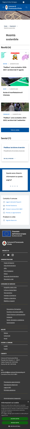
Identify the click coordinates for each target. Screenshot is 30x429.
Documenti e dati (9, 279)
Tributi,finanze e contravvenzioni (16, 314)
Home (5, 26)
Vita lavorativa (8, 293)
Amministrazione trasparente (12, 398)
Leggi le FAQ (7, 387)
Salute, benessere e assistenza (15, 320)
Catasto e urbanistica (10, 298)
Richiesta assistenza (9, 390)
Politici (6, 274)
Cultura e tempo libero (10, 290)
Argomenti (13, 26)
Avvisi (4, 89)
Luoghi (6, 346)
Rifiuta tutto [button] (15, 422)
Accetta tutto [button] (15, 418)
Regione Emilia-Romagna (9, 2)
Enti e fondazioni (8, 271)
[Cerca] (27, 7)
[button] (15, 426)
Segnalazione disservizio (11, 385)
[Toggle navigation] (3, 7)
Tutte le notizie (15, 130)
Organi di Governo (9, 263)
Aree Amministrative (10, 266)
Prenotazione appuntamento (12, 382)
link (7, 415)
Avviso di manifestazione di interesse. (12, 93)
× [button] (28, 401)
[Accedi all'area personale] (23, 2)
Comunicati (6, 114)
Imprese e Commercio (10, 295)
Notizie (5, 64)
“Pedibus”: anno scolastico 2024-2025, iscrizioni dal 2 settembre (15, 119)
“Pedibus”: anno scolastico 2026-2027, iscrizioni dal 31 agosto (15, 68)
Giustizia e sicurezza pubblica (15, 312)
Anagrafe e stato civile (10, 287)
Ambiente (9, 317)
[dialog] (15, 414)
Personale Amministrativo (11, 276)
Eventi (6, 349)
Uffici (5, 268)
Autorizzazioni (11, 323)
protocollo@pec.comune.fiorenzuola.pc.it (13, 372)
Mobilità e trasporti (9, 301)
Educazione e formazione (14, 309)
